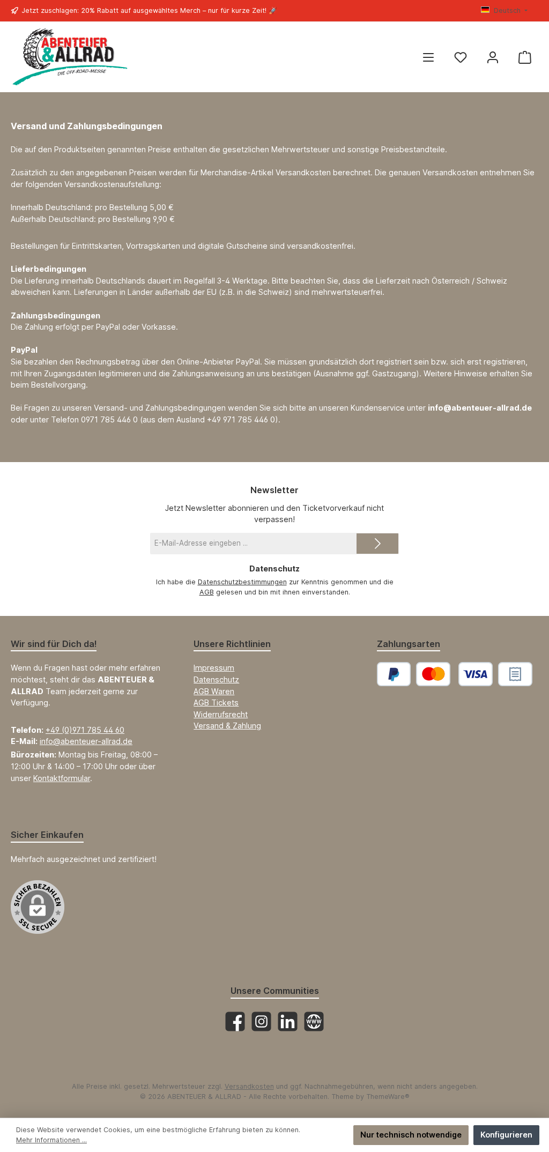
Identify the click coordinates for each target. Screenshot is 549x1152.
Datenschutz (216, 679)
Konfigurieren (506, 1134)
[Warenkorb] (524, 57)
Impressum (214, 667)
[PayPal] (394, 674)
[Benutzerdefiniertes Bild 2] (515, 674)
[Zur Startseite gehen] (70, 57)
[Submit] (377, 543)
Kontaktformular (61, 778)
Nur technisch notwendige (411, 1134)
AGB (206, 592)
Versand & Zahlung (227, 725)
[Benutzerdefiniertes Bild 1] (454, 674)
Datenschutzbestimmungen (242, 582)
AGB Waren (214, 691)
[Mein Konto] (492, 57)
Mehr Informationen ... (51, 1140)
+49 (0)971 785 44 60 (85, 729)
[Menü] (428, 57)
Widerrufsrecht (221, 714)
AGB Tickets (216, 702)
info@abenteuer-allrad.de (86, 741)
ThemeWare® (388, 1096)
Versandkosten (249, 1086)
